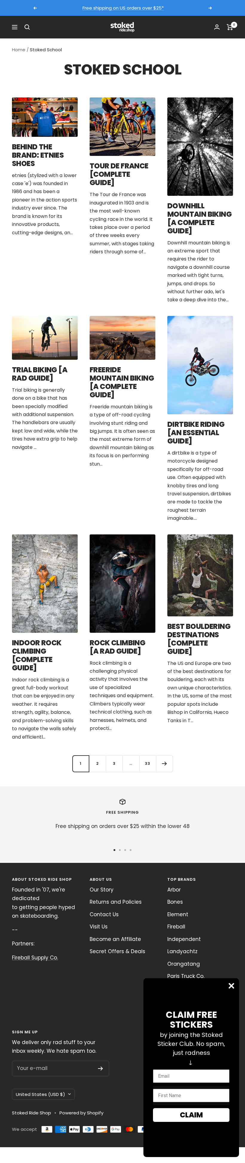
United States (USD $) (40, 1094)
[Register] (100, 1068)
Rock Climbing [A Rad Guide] (117, 647)
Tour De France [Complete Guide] (119, 174)
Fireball (176, 926)
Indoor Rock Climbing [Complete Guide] (36, 655)
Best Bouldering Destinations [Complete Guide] (198, 638)
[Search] (27, 27)
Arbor (174, 889)
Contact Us (104, 914)
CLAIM (191, 1115)
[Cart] (230, 27)
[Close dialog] (231, 986)
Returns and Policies (116, 901)
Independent (184, 939)
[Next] (164, 763)
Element (177, 914)
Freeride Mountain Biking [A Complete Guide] (122, 382)
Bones (175, 901)
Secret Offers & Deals (117, 951)
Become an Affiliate (115, 939)
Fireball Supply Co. (35, 957)
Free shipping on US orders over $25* (123, 6)
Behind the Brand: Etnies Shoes (38, 155)
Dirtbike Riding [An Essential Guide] (195, 432)
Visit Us (99, 926)
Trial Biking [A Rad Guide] (39, 374)
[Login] (217, 27)
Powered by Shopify (81, 1113)
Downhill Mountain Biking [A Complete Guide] (199, 218)
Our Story (102, 889)
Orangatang (183, 963)
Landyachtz (182, 951)
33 (147, 763)
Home (18, 49)
